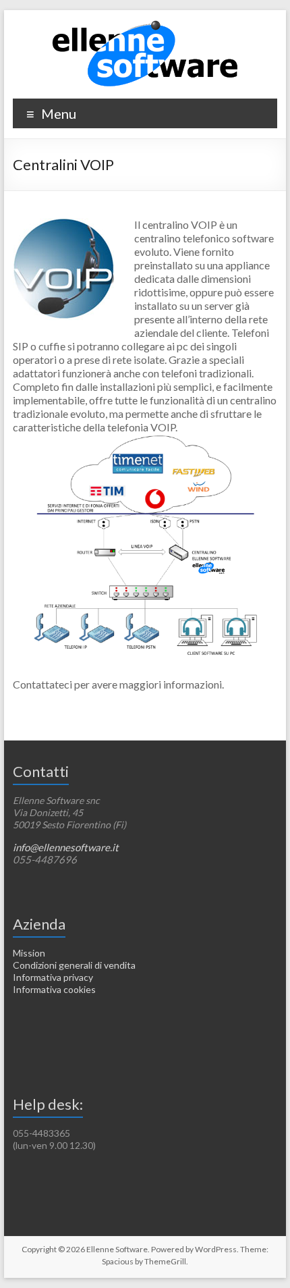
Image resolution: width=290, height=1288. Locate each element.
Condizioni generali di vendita (74, 965)
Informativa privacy (53, 977)
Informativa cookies (54, 989)
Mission (29, 953)
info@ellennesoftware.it (66, 847)
